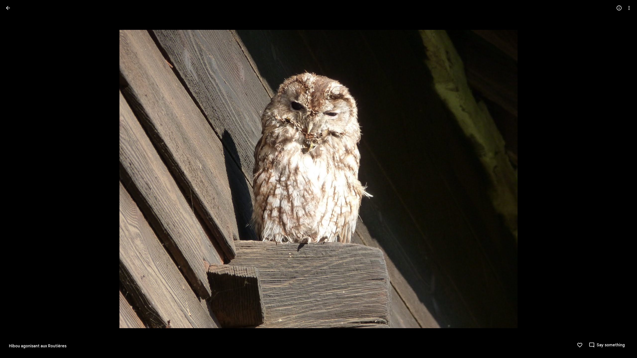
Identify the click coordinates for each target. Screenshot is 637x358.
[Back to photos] (8, 8)
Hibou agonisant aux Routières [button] (37, 346)
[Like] (580, 345)
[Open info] (619, 8)
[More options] (629, 8)
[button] (14, 179)
